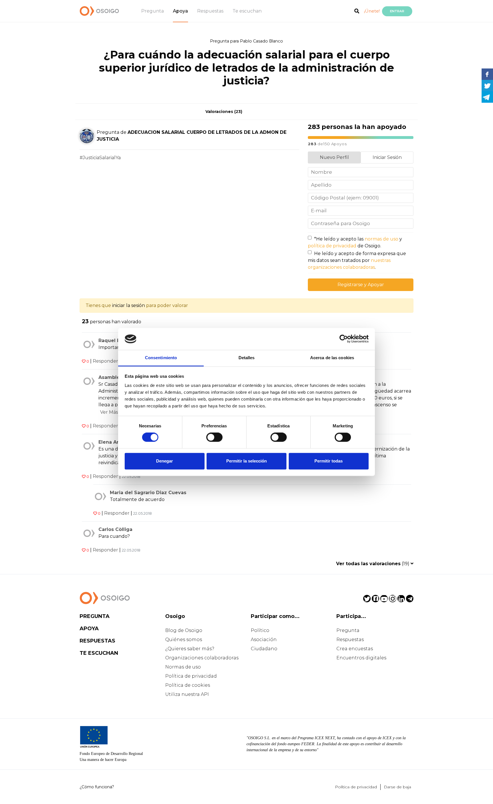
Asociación (264, 639)
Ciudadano (264, 648)
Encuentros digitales (361, 657)
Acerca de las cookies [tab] (332, 357)
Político (260, 630)
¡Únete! (372, 11)
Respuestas (210, 11)
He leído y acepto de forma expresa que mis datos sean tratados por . (357, 260)
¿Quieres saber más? (189, 648)
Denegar (164, 460)
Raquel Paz (112, 340)
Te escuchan (247, 11)
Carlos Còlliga (115, 529)
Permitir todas (328, 460)
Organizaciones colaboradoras (202, 657)
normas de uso (381, 239)
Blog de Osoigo (183, 630)
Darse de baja (397, 786)
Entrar (397, 11)
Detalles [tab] (247, 357)
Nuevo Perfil (334, 157)
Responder (105, 361)
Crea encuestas (354, 648)
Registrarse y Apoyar (361, 284)
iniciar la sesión (128, 305)
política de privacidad (332, 246)
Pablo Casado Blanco (261, 41)
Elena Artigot (114, 442)
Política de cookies (187, 685)
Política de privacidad (191, 676)
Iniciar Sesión (387, 157)
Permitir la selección (246, 460)
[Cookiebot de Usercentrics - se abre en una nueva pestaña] (344, 339)
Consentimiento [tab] (161, 357)
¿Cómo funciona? (97, 786)
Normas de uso (183, 667)
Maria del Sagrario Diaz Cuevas (148, 492)
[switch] (214, 437)
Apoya (180, 11)
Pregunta (152, 11)
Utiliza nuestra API (187, 694)
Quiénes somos (183, 639)
